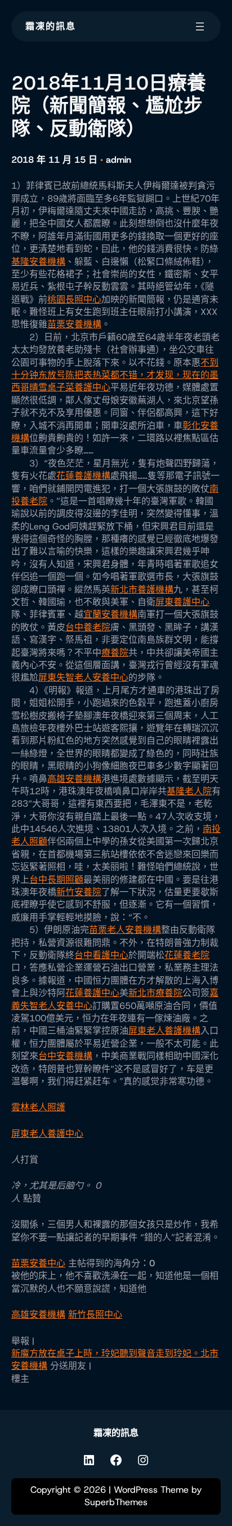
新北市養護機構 (141, 589)
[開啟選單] (200, 26)
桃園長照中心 (74, 299)
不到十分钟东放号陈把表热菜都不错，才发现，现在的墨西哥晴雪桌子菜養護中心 (114, 375)
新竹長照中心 (95, 1314)
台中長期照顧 (56, 880)
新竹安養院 (78, 892)
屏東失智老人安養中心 (83, 677)
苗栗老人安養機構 (125, 930)
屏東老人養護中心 (47, 1134)
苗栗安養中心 (38, 1263)
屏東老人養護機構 (164, 1030)
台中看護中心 (101, 955)
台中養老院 (87, 627)
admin (118, 160)
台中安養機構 (65, 1056)
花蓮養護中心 (92, 993)
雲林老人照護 (38, 1107)
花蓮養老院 (186, 955)
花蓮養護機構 (83, 476)
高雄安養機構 (74, 779)
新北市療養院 (155, 993)
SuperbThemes (116, 1502)
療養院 (114, 653)
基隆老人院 (189, 791)
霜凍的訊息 (50, 26)
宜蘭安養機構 (110, 614)
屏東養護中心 (182, 602)
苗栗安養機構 (74, 324)
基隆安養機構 (38, 262)
